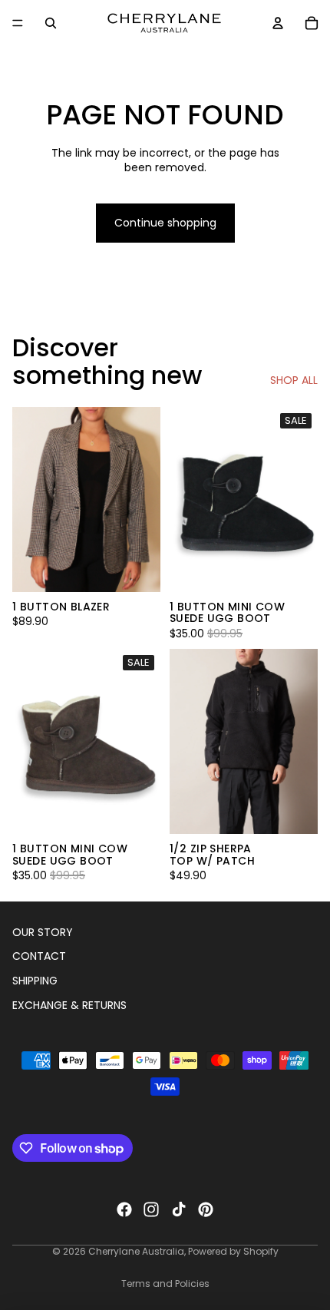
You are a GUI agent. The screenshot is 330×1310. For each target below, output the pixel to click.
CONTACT (39, 956)
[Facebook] (124, 1209)
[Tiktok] (179, 1209)
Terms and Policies (165, 1283)
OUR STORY (42, 932)
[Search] (51, 23)
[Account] (278, 23)
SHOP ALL (294, 380)
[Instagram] (151, 1209)
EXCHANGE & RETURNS (69, 1005)
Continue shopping (165, 222)
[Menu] (17, 23)
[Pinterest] (205, 1209)
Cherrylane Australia (136, 1251)
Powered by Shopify (233, 1251)
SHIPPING (35, 980)
